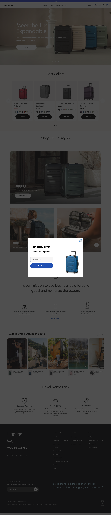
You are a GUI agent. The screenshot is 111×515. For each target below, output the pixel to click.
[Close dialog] (80, 240)
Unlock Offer (42, 266)
